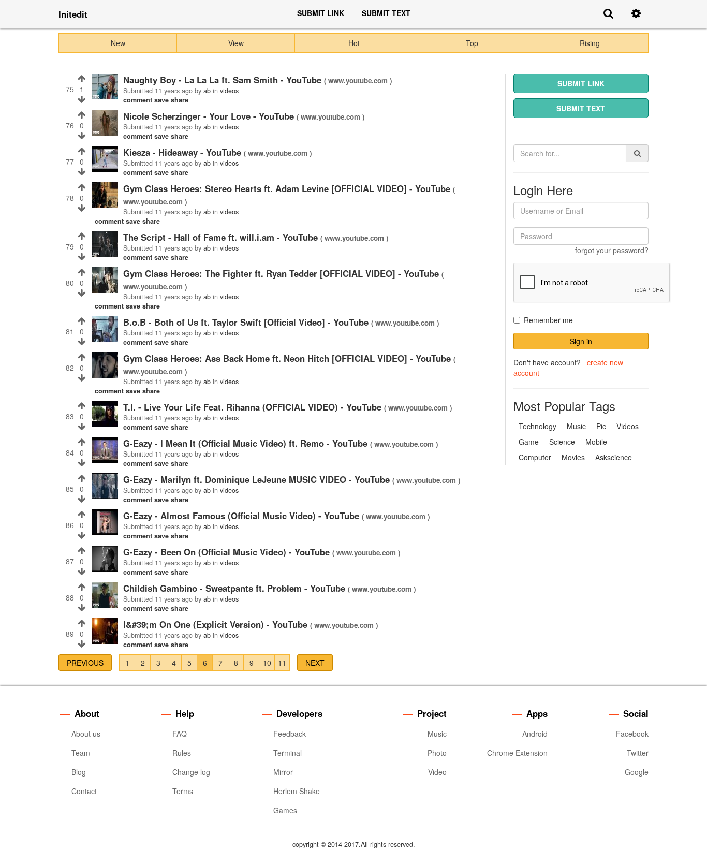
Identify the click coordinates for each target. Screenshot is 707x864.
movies (573, 457)
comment (138, 100)
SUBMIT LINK (320, 13)
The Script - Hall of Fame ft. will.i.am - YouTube (221, 237)
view (236, 43)
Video (437, 772)
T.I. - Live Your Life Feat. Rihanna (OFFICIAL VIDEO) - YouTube (253, 407)
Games (285, 810)
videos (627, 426)
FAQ (179, 733)
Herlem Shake (296, 791)
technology (537, 426)
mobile (596, 441)
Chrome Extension (517, 753)
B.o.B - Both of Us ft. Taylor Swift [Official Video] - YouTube (247, 322)
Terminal (287, 753)
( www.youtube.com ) (358, 80)
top (472, 43)
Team (80, 753)
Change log (191, 772)
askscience (613, 457)
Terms (182, 791)
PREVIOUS (85, 662)
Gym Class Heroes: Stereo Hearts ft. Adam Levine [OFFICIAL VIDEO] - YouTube (288, 188)
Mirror (283, 772)
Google (637, 772)
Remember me (548, 320)
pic (601, 426)
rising (590, 43)
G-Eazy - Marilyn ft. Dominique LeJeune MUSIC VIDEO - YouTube (257, 479)
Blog (78, 772)
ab (207, 90)
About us (85, 733)
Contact (84, 791)
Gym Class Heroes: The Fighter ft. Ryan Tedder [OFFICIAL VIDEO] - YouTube (282, 273)
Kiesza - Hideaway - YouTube (183, 152)
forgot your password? (612, 250)
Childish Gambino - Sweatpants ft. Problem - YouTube (235, 588)
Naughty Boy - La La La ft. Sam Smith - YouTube (223, 80)
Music (437, 733)
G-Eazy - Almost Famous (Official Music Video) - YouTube (242, 515)
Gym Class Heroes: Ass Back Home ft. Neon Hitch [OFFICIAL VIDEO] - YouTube (288, 358)
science (562, 441)
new (118, 43)
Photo (437, 753)
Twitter (638, 753)
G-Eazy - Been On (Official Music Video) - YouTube (227, 552)
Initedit (72, 14)
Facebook (632, 733)
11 (282, 662)
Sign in (581, 341)
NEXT (315, 662)
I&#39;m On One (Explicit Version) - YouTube (216, 624)
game (529, 441)
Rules (181, 753)
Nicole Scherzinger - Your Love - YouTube (210, 116)
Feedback (289, 733)
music (576, 426)
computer (535, 457)
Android (535, 733)
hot (354, 43)
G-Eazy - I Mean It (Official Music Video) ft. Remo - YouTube (246, 443)
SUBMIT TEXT (386, 13)
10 (267, 662)
